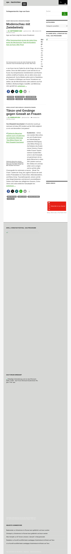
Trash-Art (19, 99)
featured (10, 96)
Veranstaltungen (24, 21)
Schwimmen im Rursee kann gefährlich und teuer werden (32, 530)
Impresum (26, 551)
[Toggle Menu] (24, 4)
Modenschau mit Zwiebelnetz (18, 25)
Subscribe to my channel (58, 206)
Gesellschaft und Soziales (15, 107)
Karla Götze (22, 196)
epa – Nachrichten (13, 2)
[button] (8, 91)
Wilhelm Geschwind (30, 99)
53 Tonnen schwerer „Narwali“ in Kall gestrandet (31, 537)
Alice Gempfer (10, 537)
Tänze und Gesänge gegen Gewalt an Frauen (23, 112)
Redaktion (28, 31)
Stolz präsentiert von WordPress (14, 551)
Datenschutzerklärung (35, 551)
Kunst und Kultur (12, 21)
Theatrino (11, 99)
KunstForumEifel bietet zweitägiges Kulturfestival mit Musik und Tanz (34, 540)
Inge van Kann (20, 96)
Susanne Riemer (31, 96)
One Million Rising (34, 196)
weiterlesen (22, 86)
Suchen (48, 11)
